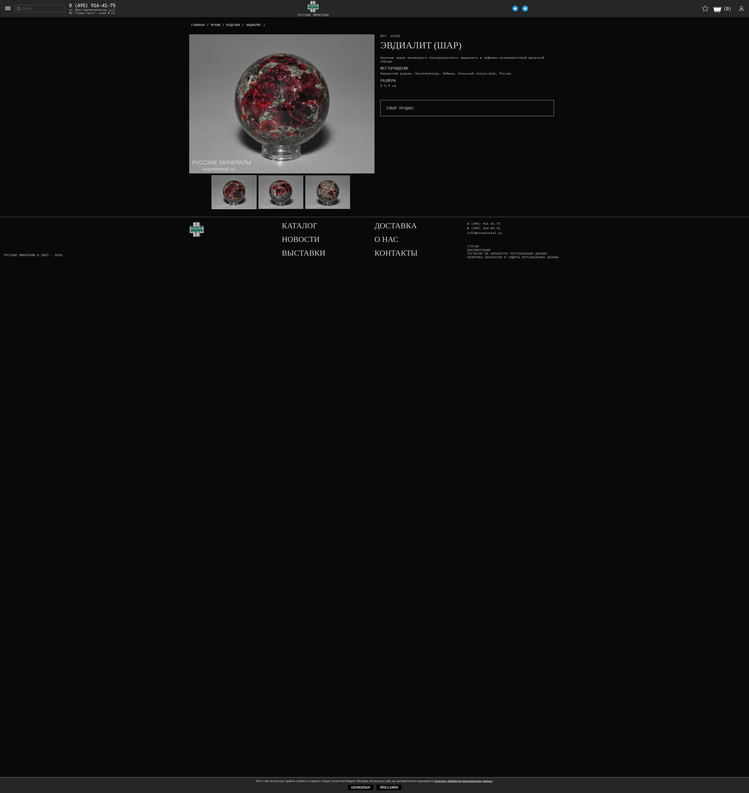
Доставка (395, 226)
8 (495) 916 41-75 (483, 224)
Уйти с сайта (389, 787)
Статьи (473, 246)
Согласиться (360, 787)
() (727, 8)
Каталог (299, 226)
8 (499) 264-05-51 (483, 228)
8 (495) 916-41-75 (92, 5)
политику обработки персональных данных (463, 781)
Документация (479, 250)
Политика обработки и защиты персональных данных (513, 257)
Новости (301, 239)
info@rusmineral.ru (484, 233)
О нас (386, 239)
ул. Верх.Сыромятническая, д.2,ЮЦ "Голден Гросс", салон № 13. (92, 11)
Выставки (303, 253)
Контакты (396, 253)
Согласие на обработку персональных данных (507, 253)
